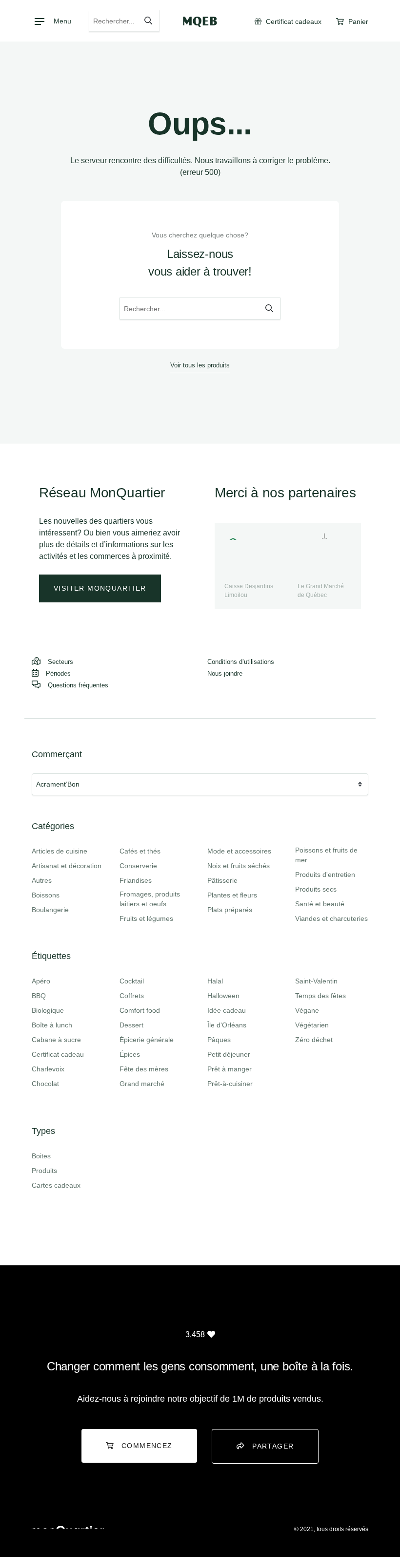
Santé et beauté (319, 904)
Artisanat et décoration (66, 866)
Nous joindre (224, 673)
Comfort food (140, 1010)
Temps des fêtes (320, 996)
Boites (41, 1156)
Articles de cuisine (59, 851)
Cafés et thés (140, 851)
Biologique (48, 1010)
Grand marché (142, 1084)
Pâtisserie (222, 880)
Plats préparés (229, 910)
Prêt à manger (229, 1069)
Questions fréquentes (78, 685)
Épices (130, 1054)
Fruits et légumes (146, 918)
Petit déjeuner (228, 1054)
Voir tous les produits (200, 365)
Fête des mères (144, 1069)
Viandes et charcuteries (331, 918)
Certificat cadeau (58, 1054)
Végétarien (312, 1025)
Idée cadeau (226, 1010)
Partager (273, 1446)
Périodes (58, 673)
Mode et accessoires (239, 851)
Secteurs (60, 661)
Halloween (223, 996)
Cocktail (132, 981)
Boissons (46, 895)
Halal (215, 981)
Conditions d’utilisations (240, 661)
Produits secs (316, 889)
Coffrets (132, 996)
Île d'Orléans (226, 1025)
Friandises (136, 880)
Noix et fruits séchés (238, 866)
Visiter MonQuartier (100, 588)
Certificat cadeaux (292, 21)
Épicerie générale (147, 1040)
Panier (357, 21)
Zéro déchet (314, 1040)
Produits (44, 1170)
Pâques (219, 1040)
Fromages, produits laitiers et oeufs (150, 899)
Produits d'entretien (325, 874)
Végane (307, 1010)
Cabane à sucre (56, 1040)
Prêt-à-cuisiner (230, 1084)
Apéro (41, 981)
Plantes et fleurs (232, 895)
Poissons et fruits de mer (326, 855)
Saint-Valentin (316, 981)
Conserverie (138, 866)
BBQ (39, 996)
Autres (42, 880)
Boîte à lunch (52, 1025)
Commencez (147, 1446)
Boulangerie (50, 910)
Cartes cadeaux (56, 1185)
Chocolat (45, 1084)
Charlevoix (48, 1069)
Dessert (131, 1025)
